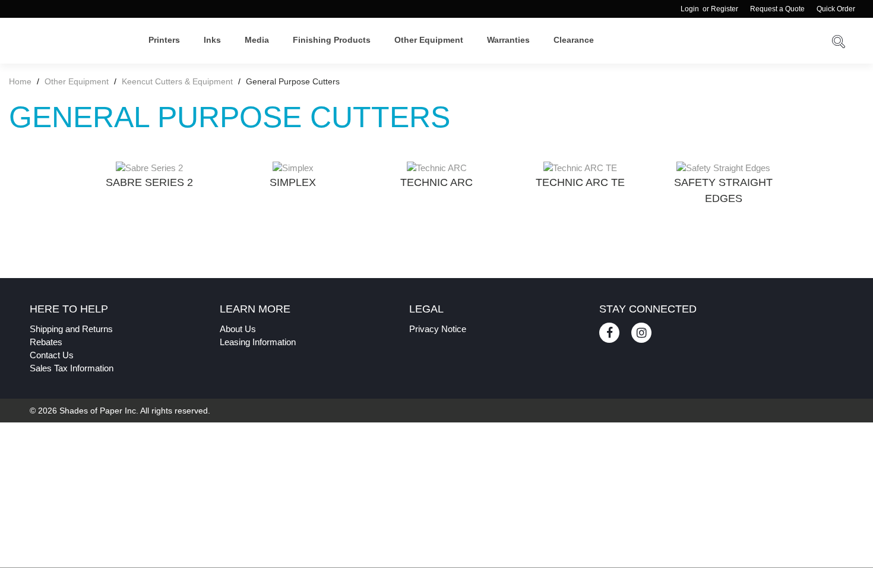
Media (257, 40)
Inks (212, 40)
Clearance (573, 40)
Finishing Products (332, 40)
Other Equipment (428, 40)
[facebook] (609, 333)
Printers (164, 40)
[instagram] (641, 333)
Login (690, 9)
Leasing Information (258, 342)
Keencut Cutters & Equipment (177, 81)
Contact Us (52, 355)
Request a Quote (777, 9)
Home (21, 81)
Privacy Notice (437, 329)
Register (724, 9)
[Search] (838, 43)
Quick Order (836, 9)
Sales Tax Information (71, 368)
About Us (238, 329)
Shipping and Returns (71, 329)
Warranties (508, 40)
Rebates (46, 342)
